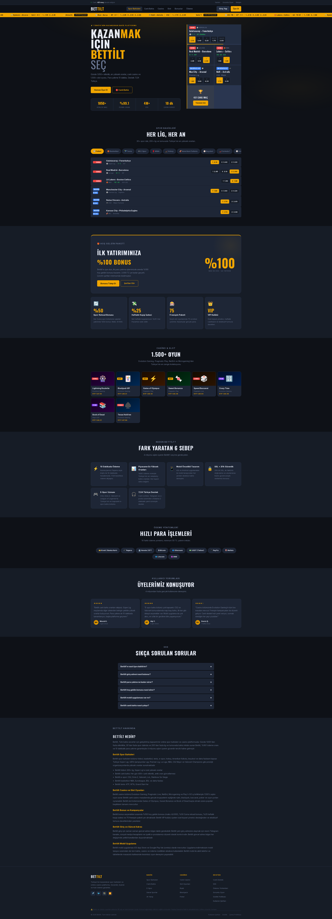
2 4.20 (234, 191)
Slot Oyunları (185, 884)
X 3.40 (224, 162)
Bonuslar (179, 9)
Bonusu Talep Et (108, 283)
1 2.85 (215, 171)
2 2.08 (234, 212)
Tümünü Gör (200, 103)
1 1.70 (224, 201)
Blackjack (184, 892)
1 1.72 (224, 212)
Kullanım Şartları (219, 901)
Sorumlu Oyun (228, 2)
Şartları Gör (129, 283)
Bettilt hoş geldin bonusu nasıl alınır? (166, 690)
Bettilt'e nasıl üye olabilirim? (166, 666)
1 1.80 (214, 191)
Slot (169, 9)
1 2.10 (214, 162)
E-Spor (149, 888)
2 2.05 (234, 201)
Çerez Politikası (235, 915)
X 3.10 (224, 171)
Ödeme (189, 9)
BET (97, 9)
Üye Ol (236, 9)
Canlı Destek (218, 880)
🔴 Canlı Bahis (122, 90)
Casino (161, 9)
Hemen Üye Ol (101, 90)
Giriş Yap (223, 9)
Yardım (217, 2)
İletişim (238, 2)
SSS (214, 884)
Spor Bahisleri (134, 9)
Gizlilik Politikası (219, 897)
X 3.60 (224, 191)
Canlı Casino (185, 880)
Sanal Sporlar (152, 892)
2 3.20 (234, 162)
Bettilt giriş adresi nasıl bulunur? (166, 674)
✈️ (93, 893)
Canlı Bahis (149, 9)
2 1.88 (234, 181)
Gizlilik (224, 915)
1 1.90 (225, 181)
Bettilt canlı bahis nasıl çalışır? (166, 705)
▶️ (110, 893)
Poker (182, 897)
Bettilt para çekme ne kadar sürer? (166, 682)
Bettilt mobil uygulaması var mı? (166, 697)
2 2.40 (234, 171)
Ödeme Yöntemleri (220, 888)
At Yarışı (150, 897)
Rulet (182, 888)
